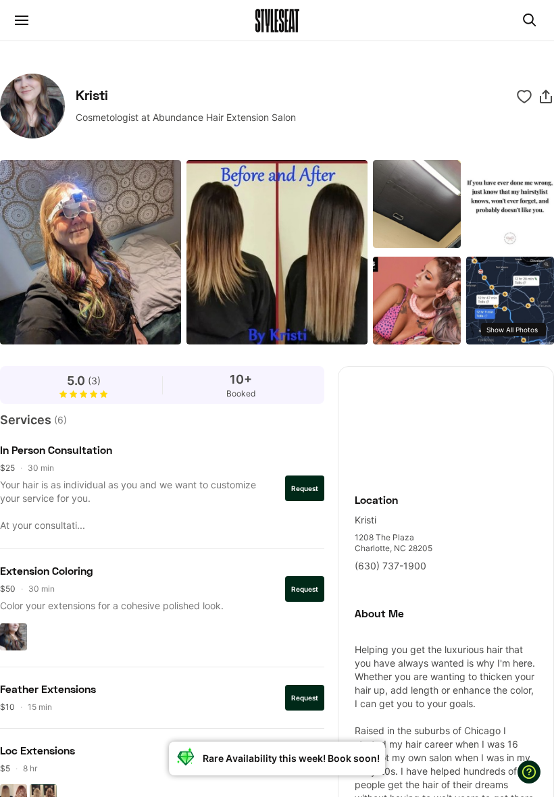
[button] (546, 96)
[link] (445, 422)
